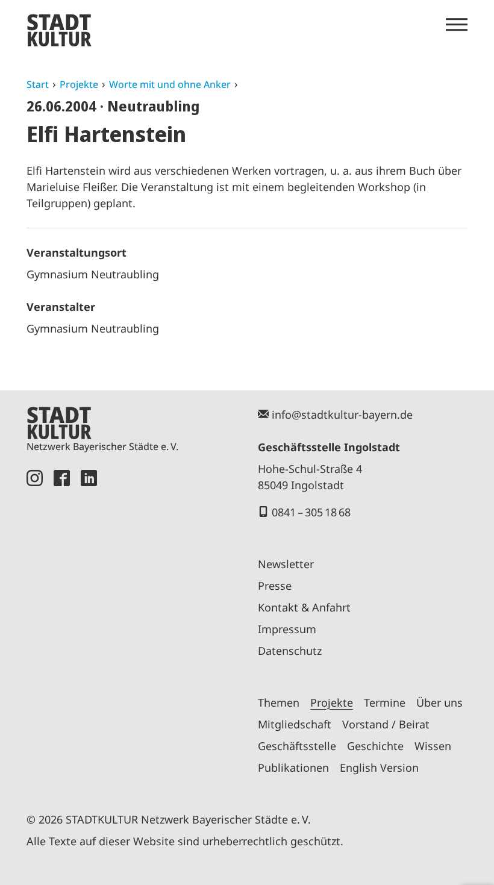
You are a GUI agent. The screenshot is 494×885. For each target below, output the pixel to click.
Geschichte (375, 746)
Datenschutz (290, 650)
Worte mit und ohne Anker (170, 84)
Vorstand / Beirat (386, 724)
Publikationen (293, 767)
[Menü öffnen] (456, 25)
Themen (278, 702)
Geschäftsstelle (297, 746)
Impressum (287, 629)
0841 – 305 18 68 (311, 512)
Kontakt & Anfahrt (304, 607)
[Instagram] (35, 627)
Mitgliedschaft (294, 724)
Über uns (439, 702)
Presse (275, 585)
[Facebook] (62, 627)
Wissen (432, 746)
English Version (379, 767)
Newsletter (286, 564)
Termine (384, 702)
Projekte (79, 84)
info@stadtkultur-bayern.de (342, 414)
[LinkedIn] (89, 627)
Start (38, 84)
